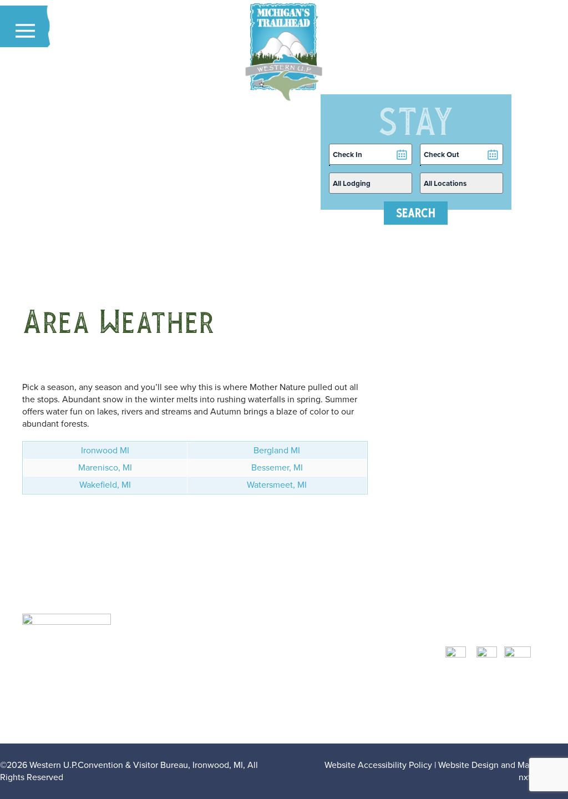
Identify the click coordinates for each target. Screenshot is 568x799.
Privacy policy (373, 720)
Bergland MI (276, 450)
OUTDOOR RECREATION (386, 659)
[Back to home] (284, 53)
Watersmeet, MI (277, 484)
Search (415, 213)
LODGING (359, 647)
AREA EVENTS (368, 683)
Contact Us (366, 708)
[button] (25, 31)
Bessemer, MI (277, 467)
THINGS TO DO (369, 671)
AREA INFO (362, 695)
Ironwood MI (105, 450)
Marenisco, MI (105, 467)
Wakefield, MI (105, 484)
